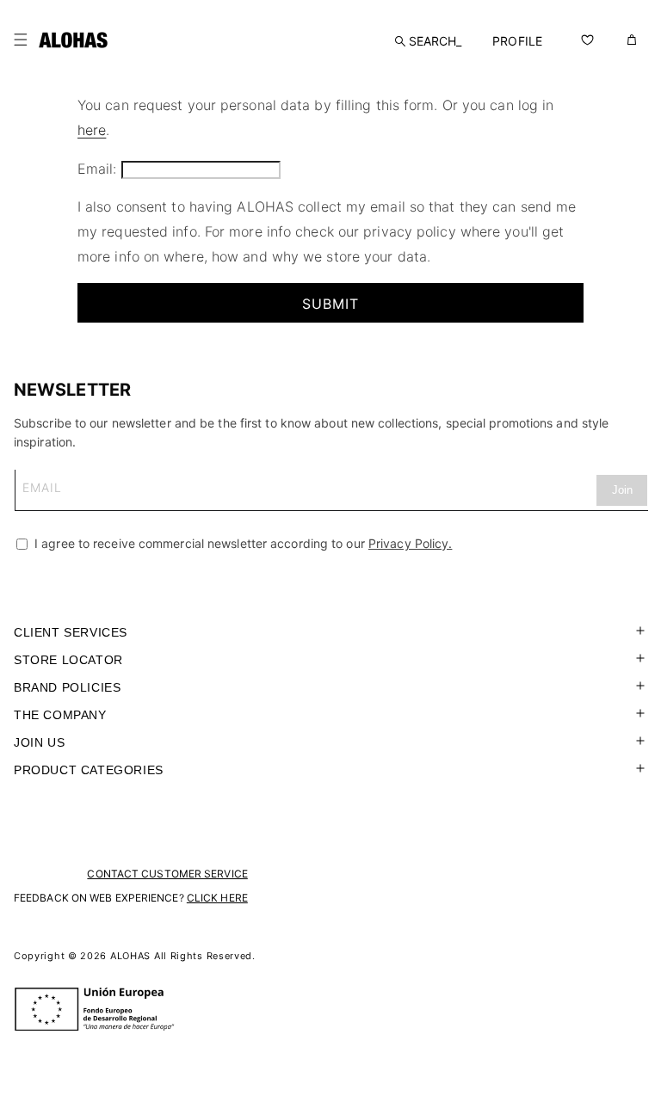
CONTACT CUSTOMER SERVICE (167, 873)
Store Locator (68, 660)
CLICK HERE (217, 897)
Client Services (70, 632)
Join (622, 489)
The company (60, 715)
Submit (330, 303)
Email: (97, 168)
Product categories (89, 770)
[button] (21, 39)
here (91, 130)
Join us (39, 742)
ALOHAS (130, 956)
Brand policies (67, 687)
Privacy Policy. (410, 543)
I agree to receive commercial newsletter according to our (241, 543)
